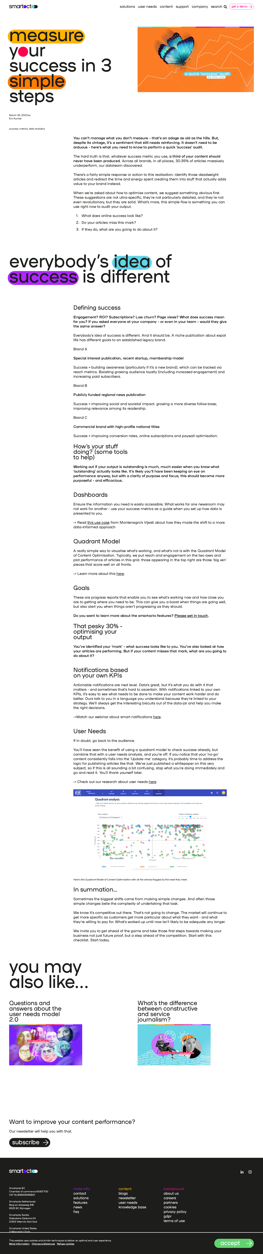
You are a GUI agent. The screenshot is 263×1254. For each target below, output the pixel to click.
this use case (98, 522)
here (120, 573)
